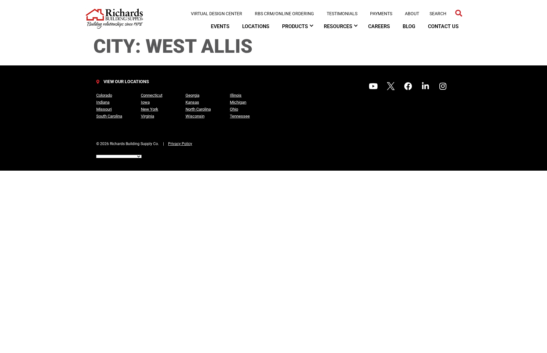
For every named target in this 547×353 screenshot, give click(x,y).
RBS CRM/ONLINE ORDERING (284, 13)
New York (149, 109)
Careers (379, 26)
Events (220, 26)
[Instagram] (443, 86)
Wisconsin (194, 116)
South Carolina (109, 116)
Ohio (234, 109)
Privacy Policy (180, 144)
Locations (255, 26)
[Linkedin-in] (425, 86)
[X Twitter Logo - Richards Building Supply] (391, 86)
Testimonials (342, 13)
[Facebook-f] (408, 86)
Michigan (238, 102)
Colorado (104, 95)
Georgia (192, 95)
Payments (381, 13)
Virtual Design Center (216, 13)
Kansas (192, 102)
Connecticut (151, 95)
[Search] (458, 13)
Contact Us (443, 26)
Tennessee (240, 116)
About (412, 13)
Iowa (145, 102)
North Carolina (198, 109)
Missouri (104, 109)
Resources (338, 26)
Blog (409, 26)
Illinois (236, 95)
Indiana (103, 102)
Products (295, 26)
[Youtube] (373, 86)
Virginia (147, 116)
